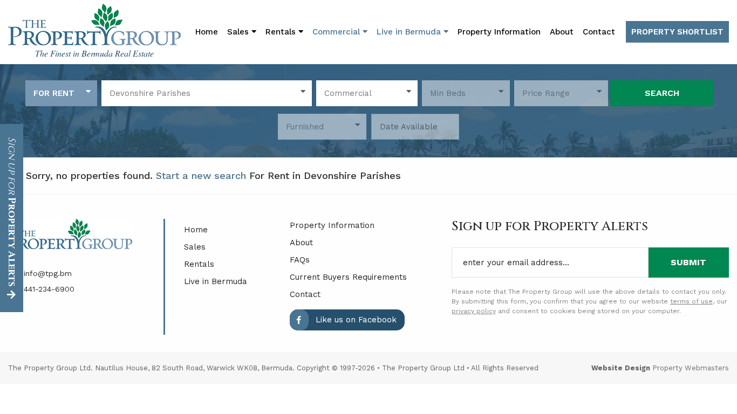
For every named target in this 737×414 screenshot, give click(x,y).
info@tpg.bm (46, 273)
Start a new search (201, 175)
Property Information (499, 32)
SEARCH (662, 93)
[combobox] (61, 93)
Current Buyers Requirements (348, 277)
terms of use (691, 301)
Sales (195, 247)
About (562, 32)
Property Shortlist (677, 32)
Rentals (199, 264)
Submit (688, 262)
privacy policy (474, 311)
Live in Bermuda (410, 32)
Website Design (620, 368)
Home (206, 32)
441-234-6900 (47, 289)
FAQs (300, 260)
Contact (599, 32)
